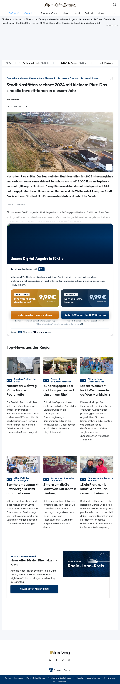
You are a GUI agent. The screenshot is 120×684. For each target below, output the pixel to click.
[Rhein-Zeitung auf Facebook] (56, 660)
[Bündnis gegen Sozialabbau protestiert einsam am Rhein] (60, 365)
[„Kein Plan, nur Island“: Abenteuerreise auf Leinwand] (96, 464)
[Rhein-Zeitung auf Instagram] (62, 660)
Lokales (18, 19)
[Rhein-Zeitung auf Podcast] (69, 660)
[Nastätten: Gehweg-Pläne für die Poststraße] (23, 365)
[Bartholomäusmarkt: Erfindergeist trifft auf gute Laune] (23, 464)
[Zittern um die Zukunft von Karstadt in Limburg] (60, 464)
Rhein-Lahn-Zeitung (36, 19)
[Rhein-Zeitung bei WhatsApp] (50, 660)
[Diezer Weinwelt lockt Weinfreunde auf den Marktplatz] (96, 365)
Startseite (7, 19)
